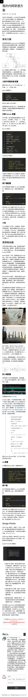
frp (18, 70)
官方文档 (13, 396)
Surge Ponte (11, 533)
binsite (8, 695)
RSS (25, 695)
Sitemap (22, 695)
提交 (16, 688)
